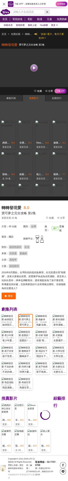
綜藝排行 (57, 98)
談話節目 (14, 266)
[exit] (4, 4)
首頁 (4, 34)
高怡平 (13, 259)
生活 (27, 247)
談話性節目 (15, 247)
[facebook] (63, 465)
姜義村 (23, 253)
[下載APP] (60, 91)
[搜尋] (47, 12)
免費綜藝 (15, 34)
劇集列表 (11, 98)
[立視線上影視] (5, 12)
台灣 (33, 226)
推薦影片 (34, 98)
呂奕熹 (13, 253)
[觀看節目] (34, 67)
